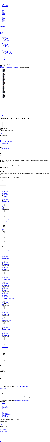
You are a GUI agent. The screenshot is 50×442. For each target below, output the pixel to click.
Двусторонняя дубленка (6, 245)
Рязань (3, 17)
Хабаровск (4, 24)
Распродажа (4, 50)
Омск (3, 21)
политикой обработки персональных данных (21, 184)
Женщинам (4, 37)
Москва (3, 4)
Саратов (3, 13)
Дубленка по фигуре (5, 264)
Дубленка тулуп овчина (6, 214)
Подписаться (25, 398)
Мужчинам (4, 43)
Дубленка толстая (5, 196)
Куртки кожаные (7, 39)
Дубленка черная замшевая (6, 221)
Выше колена (4, 304)
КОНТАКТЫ (39, 164)
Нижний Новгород (5, 6)
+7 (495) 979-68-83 (3, 28)
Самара (3, 8)
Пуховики (6, 41)
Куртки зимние (6, 40)
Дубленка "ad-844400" (6, 201)
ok (2, 435)
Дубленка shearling (5, 258)
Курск (3, 23)
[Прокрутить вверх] (0, 441)
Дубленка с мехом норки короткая (8, 229)
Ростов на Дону (5, 22)
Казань (3, 12)
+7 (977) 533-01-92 (3, 29)
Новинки (3, 55)
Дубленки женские (7, 51)
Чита (3, 19)
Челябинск (4, 9)
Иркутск (3, 16)
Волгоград (4, 18)
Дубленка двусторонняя (6, 329)
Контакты (4, 62)
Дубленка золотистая (5, 208)
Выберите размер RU (3, 135)
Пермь (3, 11)
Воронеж (3, 14)
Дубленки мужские (7, 52)
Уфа (3, 10)
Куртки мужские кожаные (8, 54)
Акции (3, 59)
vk (2, 434)
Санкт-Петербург (5, 5)
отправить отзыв (3, 388)
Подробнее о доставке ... (4, 175)
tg (2, 436)
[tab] (5, 143)
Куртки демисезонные (8, 48)
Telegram (5, 429)
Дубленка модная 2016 (6, 269)
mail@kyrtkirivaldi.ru (3, 431)
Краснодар (4, 20)
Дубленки (6, 38)
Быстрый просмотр (5, 191)
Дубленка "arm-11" (5, 193)
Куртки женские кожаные (8, 53)
